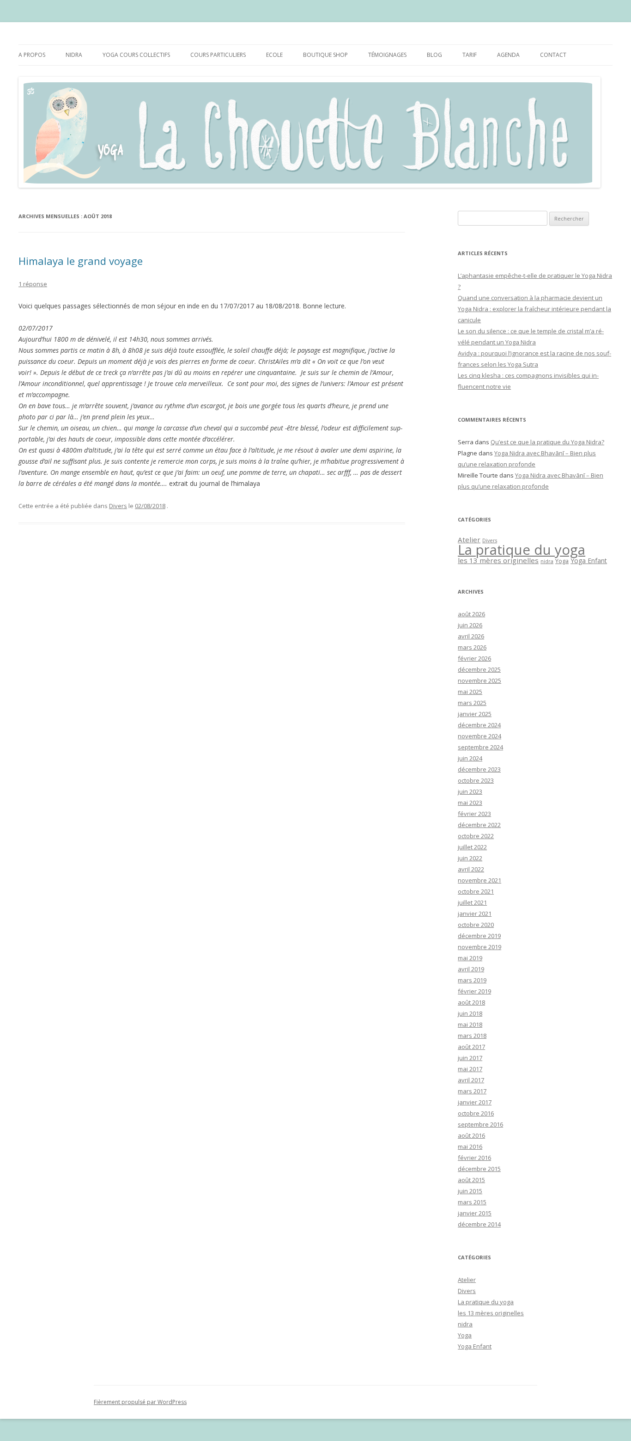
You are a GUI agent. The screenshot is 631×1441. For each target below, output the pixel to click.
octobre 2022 (476, 836)
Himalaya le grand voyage (80, 261)
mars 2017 (472, 1091)
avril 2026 (471, 636)
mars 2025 (472, 703)
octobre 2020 (476, 924)
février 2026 (474, 658)
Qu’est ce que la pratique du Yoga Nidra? (547, 442)
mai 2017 (470, 1069)
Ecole (274, 55)
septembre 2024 (480, 747)
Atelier (469, 539)
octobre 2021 (476, 891)
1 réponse (32, 284)
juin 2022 (470, 858)
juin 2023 (470, 791)
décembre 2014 (479, 1224)
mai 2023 (470, 802)
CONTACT (553, 55)
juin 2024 (470, 758)
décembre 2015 (479, 1169)
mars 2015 (472, 1202)
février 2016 (474, 1157)
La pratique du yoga (521, 549)
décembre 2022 (479, 825)
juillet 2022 (472, 847)
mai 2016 (470, 1146)
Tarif (469, 55)
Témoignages (387, 55)
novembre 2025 (479, 680)
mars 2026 (472, 647)
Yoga (562, 561)
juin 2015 (470, 1191)
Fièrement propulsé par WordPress (140, 1402)
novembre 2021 (479, 880)
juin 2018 (470, 1013)
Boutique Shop (325, 55)
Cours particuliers (218, 55)
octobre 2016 (476, 1113)
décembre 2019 (479, 936)
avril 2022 (471, 869)
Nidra (74, 55)
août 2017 (471, 1046)
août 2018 (471, 1002)
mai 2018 (470, 1024)
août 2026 (471, 614)
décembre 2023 (479, 769)
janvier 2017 (474, 1102)
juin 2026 (470, 625)
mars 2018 (472, 1035)
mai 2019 (470, 958)
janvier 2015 (474, 1213)
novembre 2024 (479, 736)
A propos (31, 55)
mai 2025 (470, 691)
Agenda (508, 55)
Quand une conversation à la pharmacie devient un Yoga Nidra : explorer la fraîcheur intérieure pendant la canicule (534, 309)
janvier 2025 (474, 714)
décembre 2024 (479, 725)
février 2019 (474, 991)
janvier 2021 (474, 913)
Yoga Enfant (588, 560)
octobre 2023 (476, 780)
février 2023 (474, 813)
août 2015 (471, 1180)
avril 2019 (471, 969)
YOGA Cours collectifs (136, 55)
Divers (118, 506)
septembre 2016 (480, 1124)
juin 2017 (470, 1058)
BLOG (434, 55)
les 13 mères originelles (498, 560)
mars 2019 (472, 980)
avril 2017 (471, 1080)
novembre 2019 (479, 947)
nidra (546, 561)
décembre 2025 (479, 669)
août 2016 (471, 1135)
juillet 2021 (472, 902)
